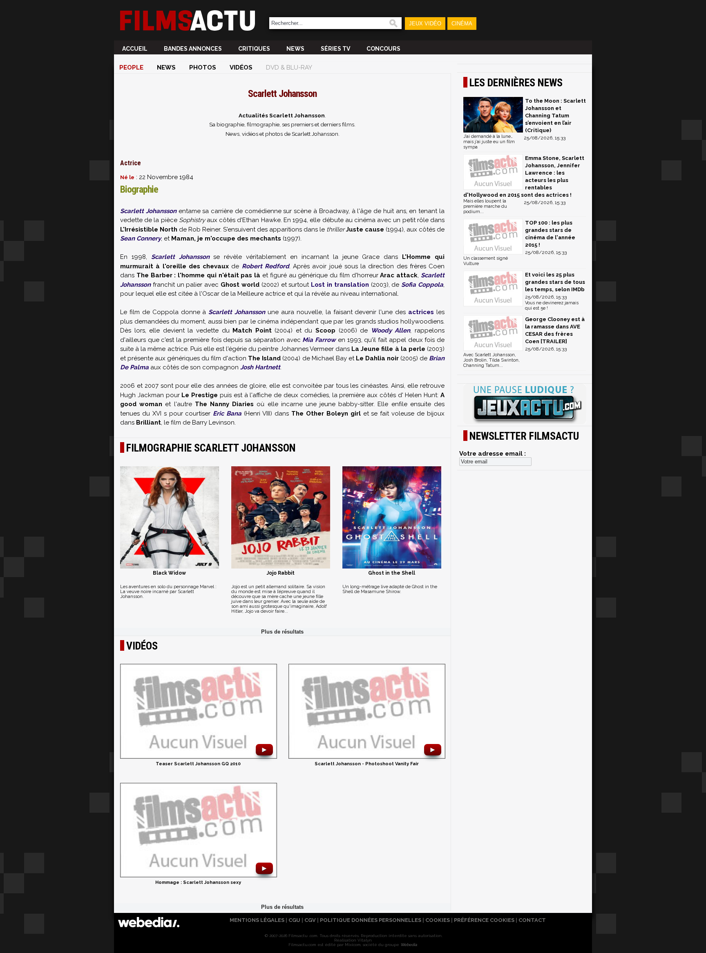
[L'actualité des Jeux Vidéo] (524, 404)
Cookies (437, 920)
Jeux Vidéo (425, 23)
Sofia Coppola (422, 284)
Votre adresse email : (492, 453)
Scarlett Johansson (148, 211)
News (295, 48)
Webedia (408, 944)
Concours (383, 48)
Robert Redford (265, 266)
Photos (202, 67)
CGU (294, 920)
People (131, 67)
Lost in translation (340, 284)
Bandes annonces (193, 48)
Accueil (134, 48)
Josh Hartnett (260, 367)
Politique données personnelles (370, 920)
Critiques (254, 48)
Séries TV (335, 48)
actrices (421, 312)
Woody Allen (391, 330)
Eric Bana (227, 413)
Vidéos (241, 67)
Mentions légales (257, 920)
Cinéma (461, 23)
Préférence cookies (484, 920)
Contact (532, 920)
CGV (310, 920)
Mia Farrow (319, 340)
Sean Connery (140, 238)
